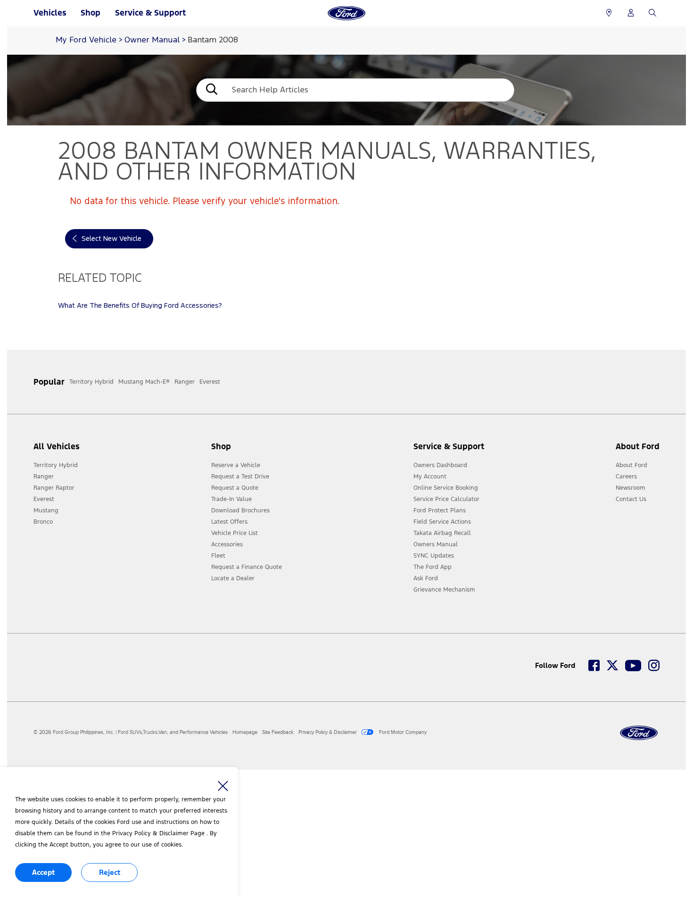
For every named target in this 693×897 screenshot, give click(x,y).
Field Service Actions (442, 522)
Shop (90, 13)
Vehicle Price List (234, 533)
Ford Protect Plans (439, 510)
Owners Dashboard (440, 465)
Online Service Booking (445, 488)
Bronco (43, 522)
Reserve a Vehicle (235, 465)
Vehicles (49, 13)
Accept (43, 872)
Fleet (218, 556)
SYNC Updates (433, 556)
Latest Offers (229, 522)
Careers (626, 476)
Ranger (43, 476)
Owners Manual (435, 544)
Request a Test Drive (240, 476)
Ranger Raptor (53, 488)
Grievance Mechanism (444, 589)
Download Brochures (240, 510)
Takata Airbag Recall (442, 533)
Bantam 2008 (213, 40)
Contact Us (631, 499)
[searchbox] (369, 90)
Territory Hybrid (55, 465)
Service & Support (150, 13)
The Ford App (432, 567)
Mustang (45, 510)
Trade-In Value (231, 499)
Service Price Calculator (446, 499)
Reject (109, 872)
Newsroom (630, 488)
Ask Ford (425, 578)
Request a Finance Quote (246, 567)
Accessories (227, 544)
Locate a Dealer (233, 578)
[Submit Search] (211, 90)
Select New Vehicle (111, 239)
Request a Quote (234, 488)
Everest (43, 499)
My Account (429, 476)
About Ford (631, 465)
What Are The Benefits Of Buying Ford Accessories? (140, 306)
